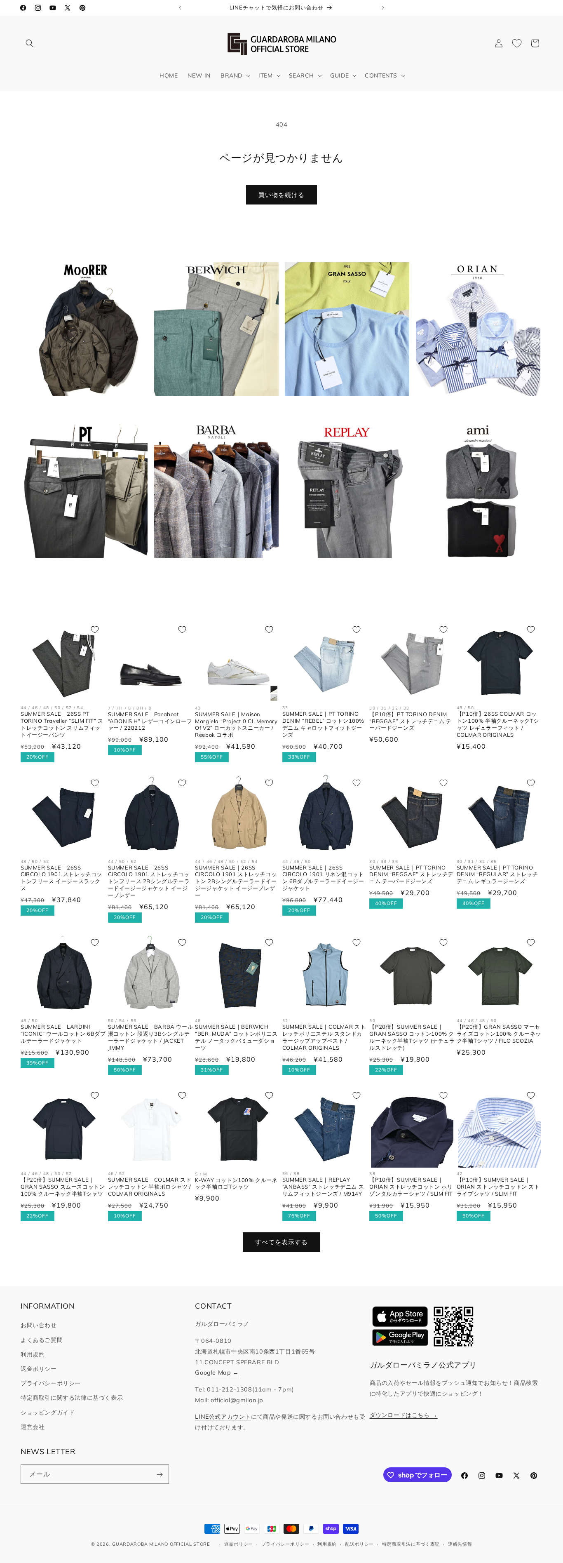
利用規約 (33, 1354)
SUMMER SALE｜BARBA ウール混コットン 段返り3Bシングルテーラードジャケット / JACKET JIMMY (150, 1037)
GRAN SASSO (342, 409)
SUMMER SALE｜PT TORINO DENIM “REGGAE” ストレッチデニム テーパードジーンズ (411, 874)
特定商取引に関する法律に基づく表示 (72, 1398)
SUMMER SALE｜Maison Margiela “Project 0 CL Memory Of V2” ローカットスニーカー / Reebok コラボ (236, 724)
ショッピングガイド (48, 1412)
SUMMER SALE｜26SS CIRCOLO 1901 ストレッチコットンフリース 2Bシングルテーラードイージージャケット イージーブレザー (149, 881)
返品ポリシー (238, 1544)
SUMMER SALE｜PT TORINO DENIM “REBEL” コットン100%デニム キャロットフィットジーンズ (323, 724)
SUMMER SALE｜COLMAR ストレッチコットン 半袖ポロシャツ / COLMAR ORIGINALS (150, 1187)
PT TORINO (80, 571)
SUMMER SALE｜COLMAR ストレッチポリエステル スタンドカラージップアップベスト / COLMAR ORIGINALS (324, 1037)
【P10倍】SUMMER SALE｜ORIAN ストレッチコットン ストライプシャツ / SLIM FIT (498, 1187)
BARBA (211, 571)
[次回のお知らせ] (383, 8)
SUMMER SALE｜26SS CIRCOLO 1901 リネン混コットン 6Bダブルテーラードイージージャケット (323, 877)
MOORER (80, 409)
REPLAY (342, 571)
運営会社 (33, 1427)
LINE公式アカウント (223, 1416)
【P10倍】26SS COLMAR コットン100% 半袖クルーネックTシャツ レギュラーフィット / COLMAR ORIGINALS (498, 724)
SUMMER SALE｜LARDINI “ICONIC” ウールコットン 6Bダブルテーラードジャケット (63, 1034)
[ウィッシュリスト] (517, 43)
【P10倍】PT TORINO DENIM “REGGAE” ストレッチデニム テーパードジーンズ (410, 721)
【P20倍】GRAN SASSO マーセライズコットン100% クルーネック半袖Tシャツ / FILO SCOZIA (499, 1034)
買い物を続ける (281, 195)
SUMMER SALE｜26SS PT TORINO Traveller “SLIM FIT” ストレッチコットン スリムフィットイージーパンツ (62, 724)
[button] (30, 43)
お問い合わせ (39, 1325)
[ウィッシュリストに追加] (95, 629)
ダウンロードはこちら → (404, 1415)
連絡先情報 (460, 1544)
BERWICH (211, 409)
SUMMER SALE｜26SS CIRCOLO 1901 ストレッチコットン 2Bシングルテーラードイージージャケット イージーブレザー (236, 881)
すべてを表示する (281, 1242)
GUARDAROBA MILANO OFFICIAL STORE (160, 1544)
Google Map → (217, 1373)
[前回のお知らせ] (180, 8)
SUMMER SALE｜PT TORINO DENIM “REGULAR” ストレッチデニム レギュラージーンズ (497, 874)
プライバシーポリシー (51, 1383)
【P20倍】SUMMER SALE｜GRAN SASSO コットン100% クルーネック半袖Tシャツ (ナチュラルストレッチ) (412, 1037)
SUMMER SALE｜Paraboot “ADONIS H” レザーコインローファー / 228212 (150, 721)
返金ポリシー (39, 1369)
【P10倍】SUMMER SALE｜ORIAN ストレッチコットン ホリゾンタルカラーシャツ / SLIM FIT (411, 1187)
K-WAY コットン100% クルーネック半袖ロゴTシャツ (236, 1183)
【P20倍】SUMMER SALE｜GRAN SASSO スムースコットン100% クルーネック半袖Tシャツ (63, 1187)
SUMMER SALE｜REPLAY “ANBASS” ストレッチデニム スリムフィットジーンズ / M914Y (323, 1187)
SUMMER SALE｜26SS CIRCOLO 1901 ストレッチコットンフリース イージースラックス (61, 877)
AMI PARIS (473, 571)
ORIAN (473, 409)
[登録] (159, 1474)
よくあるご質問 (42, 1340)
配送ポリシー (359, 1544)
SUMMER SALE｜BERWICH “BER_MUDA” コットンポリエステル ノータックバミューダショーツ (236, 1037)
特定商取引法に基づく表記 (411, 1544)
